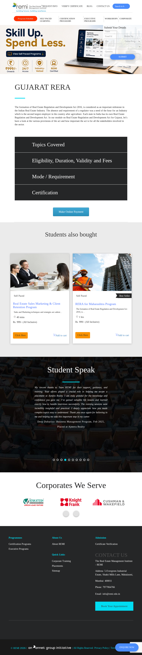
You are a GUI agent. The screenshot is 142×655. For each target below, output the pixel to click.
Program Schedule (25, 19)
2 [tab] (58, 461)
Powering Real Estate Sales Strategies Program (37, 305)
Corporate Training (61, 561)
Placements (57, 566)
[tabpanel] (71, 412)
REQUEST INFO (50, 6)
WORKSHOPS (111, 19)
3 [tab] (62, 461)
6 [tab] (74, 461)
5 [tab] (70, 461)
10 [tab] (89, 461)
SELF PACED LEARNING (46, 20)
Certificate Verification (106, 544)
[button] (71, 145)
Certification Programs (20, 544)
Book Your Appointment (114, 606)
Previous (4, 299)
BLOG (89, 6)
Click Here (20, 335)
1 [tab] (55, 461)
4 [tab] (66, 461)
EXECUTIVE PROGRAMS (90, 20)
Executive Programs (18, 549)
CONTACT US (103, 6)
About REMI (58, 544)
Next (138, 299)
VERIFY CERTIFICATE (72, 6)
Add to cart (123, 335)
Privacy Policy (101, 648)
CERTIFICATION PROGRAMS (67, 20)
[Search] (128, 6)
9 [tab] (85, 461)
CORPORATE (125, 19)
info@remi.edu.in (111, 594)
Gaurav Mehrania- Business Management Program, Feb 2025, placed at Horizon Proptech (71, 437)
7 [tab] (77, 461)
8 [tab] (81, 461)
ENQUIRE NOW (126, 647)
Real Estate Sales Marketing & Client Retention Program (99, 305)
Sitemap (56, 570)
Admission (100, 537)
